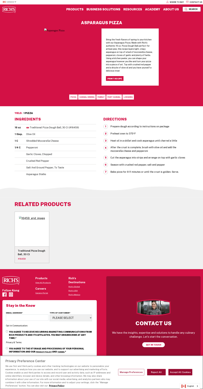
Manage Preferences (131, 372)
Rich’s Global (74, 287)
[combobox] (192, 9)
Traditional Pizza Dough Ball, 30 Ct (54, 127)
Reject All (156, 372)
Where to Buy (176, 2)
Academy (152, 9)
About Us (171, 9)
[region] (101, 372)
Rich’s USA (73, 291)
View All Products (43, 283)
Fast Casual (114, 97)
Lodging (128, 97)
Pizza (73, 97)
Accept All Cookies (180, 372)
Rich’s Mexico (74, 295)
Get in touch (153, 345)
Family (100, 97)
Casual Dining (87, 97)
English (190, 386)
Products (75, 9)
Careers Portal (41, 293)
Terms (60, 352)
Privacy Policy (44, 352)
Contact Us (195, 2)
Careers (40, 288)
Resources (132, 9)
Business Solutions (103, 9)
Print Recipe (114, 78)
